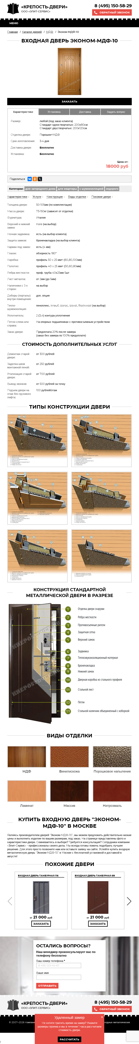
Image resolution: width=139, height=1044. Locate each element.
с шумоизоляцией (91, 188)
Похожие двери (101, 196)
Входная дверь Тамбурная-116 (38, 875)
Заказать (69, 101)
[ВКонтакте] (30, 179)
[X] (40, 179)
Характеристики (23, 112)
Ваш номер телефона (50, 961)
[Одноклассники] (35, 179)
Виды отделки (77, 196)
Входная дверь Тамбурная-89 (95, 875)
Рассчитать (69, 1039)
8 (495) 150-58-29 (113, 5)
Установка (54, 112)
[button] (9, 901)
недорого (112, 188)
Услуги (37, 196)
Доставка (85, 112)
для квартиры (67, 188)
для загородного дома (40, 188)
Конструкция (55, 196)
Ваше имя (42, 973)
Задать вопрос (116, 112)
